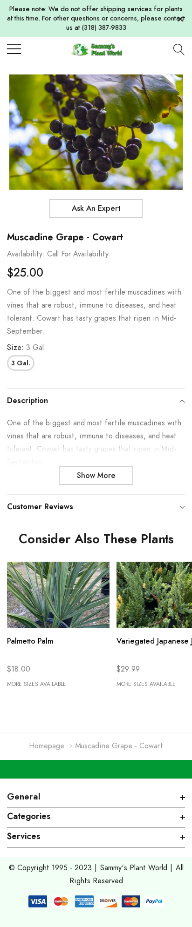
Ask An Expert (96, 208)
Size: (26, 347)
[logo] (96, 49)
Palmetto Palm (30, 641)
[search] (179, 49)
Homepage (46, 746)
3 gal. (20, 363)
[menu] (14, 49)
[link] (58, 595)
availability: (26, 254)
